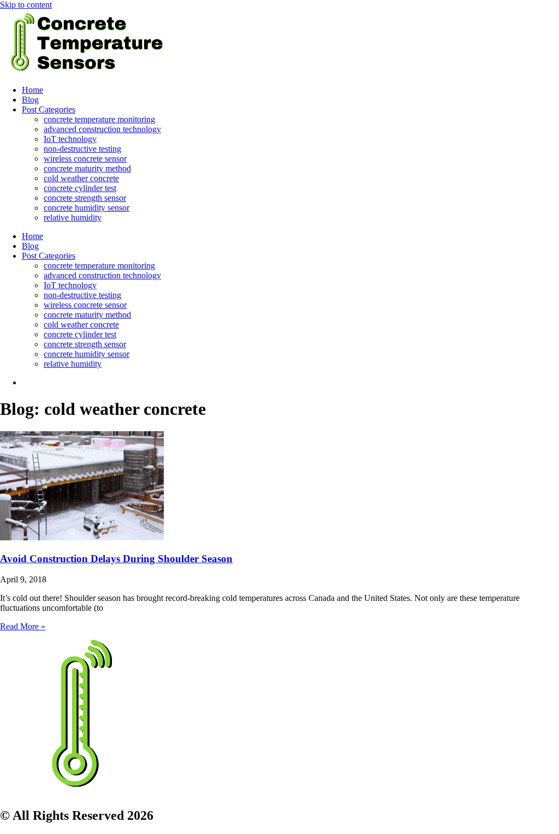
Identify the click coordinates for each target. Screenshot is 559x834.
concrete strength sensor (85, 197)
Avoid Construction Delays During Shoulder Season (116, 558)
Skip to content (26, 4)
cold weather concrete (81, 178)
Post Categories (48, 109)
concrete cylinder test (80, 188)
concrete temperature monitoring (99, 119)
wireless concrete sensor (85, 158)
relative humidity (73, 217)
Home (32, 89)
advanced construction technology (102, 129)
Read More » (22, 626)
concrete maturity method (87, 168)
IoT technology (70, 139)
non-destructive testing (82, 148)
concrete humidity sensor (86, 207)
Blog (30, 99)
